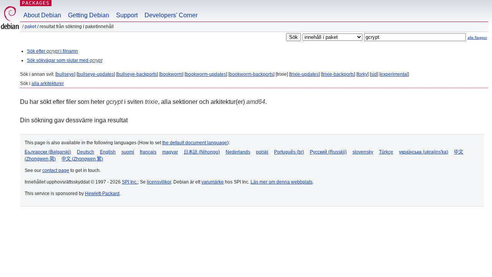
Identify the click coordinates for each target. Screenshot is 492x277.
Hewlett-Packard (102, 193)
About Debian (42, 15)
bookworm (171, 74)
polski (262, 152)
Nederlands (238, 152)
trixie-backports (338, 74)
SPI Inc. (130, 182)
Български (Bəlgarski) (48, 152)
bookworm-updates (206, 74)
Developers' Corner (171, 15)
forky (362, 74)
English (108, 152)
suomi (127, 152)
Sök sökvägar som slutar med (64, 60)
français (148, 152)
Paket (30, 26)
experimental (394, 74)
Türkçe (386, 152)
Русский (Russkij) (328, 152)
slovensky (362, 152)
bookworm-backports (251, 74)
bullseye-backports (137, 74)
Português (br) (289, 152)
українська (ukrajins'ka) (423, 152)
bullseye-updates (96, 74)
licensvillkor (159, 182)
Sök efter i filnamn (52, 51)
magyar (170, 152)
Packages (36, 3)
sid (374, 74)
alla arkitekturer (48, 83)
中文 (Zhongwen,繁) (82, 159)
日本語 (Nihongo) (202, 152)
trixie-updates (304, 74)
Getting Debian (88, 15)
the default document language (194, 142)
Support (127, 15)
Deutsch (85, 152)
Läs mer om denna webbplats (281, 182)
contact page (55, 170)
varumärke (212, 182)
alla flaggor (477, 37)
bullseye (65, 74)
